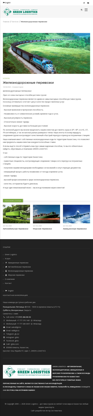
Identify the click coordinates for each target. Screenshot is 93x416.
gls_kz (17, 334)
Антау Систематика (54, 410)
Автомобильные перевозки (15, 229)
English (8, 2)
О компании (10, 279)
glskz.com (15, 344)
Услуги (6, 78)
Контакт (8, 283)
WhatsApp (37, 320)
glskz (17, 337)
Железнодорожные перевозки (20, 271)
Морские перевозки (42, 229)
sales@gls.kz (16, 327)
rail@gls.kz (15, 330)
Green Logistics (11, 254)
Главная (6, 22)
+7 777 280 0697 (23, 324)
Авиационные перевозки (75, 229)
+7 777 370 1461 (23, 320)
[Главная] (20, 11)
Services (15, 22)
